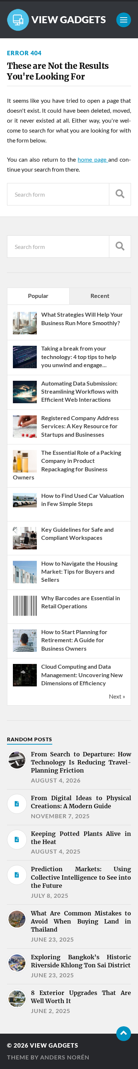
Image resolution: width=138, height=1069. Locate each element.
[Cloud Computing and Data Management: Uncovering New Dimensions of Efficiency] (25, 685)
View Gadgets (54, 1045)
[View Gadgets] (69, 20)
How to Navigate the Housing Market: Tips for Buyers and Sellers (79, 571)
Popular (38, 295)
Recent (100, 295)
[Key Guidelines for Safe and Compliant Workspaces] (25, 548)
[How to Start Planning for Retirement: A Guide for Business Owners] (25, 650)
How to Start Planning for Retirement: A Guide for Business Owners (74, 640)
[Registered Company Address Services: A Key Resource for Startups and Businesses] (25, 436)
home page (93, 159)
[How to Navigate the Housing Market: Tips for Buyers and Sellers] (25, 582)
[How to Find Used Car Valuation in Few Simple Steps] (25, 505)
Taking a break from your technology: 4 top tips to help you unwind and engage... (78, 356)
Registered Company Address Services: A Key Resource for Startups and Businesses (80, 426)
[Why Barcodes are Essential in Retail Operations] (25, 616)
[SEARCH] (120, 194)
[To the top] (123, 1033)
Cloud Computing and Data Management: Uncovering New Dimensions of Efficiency (82, 674)
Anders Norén (64, 1057)
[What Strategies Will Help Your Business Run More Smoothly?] (25, 333)
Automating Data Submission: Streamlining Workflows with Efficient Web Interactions (79, 391)
